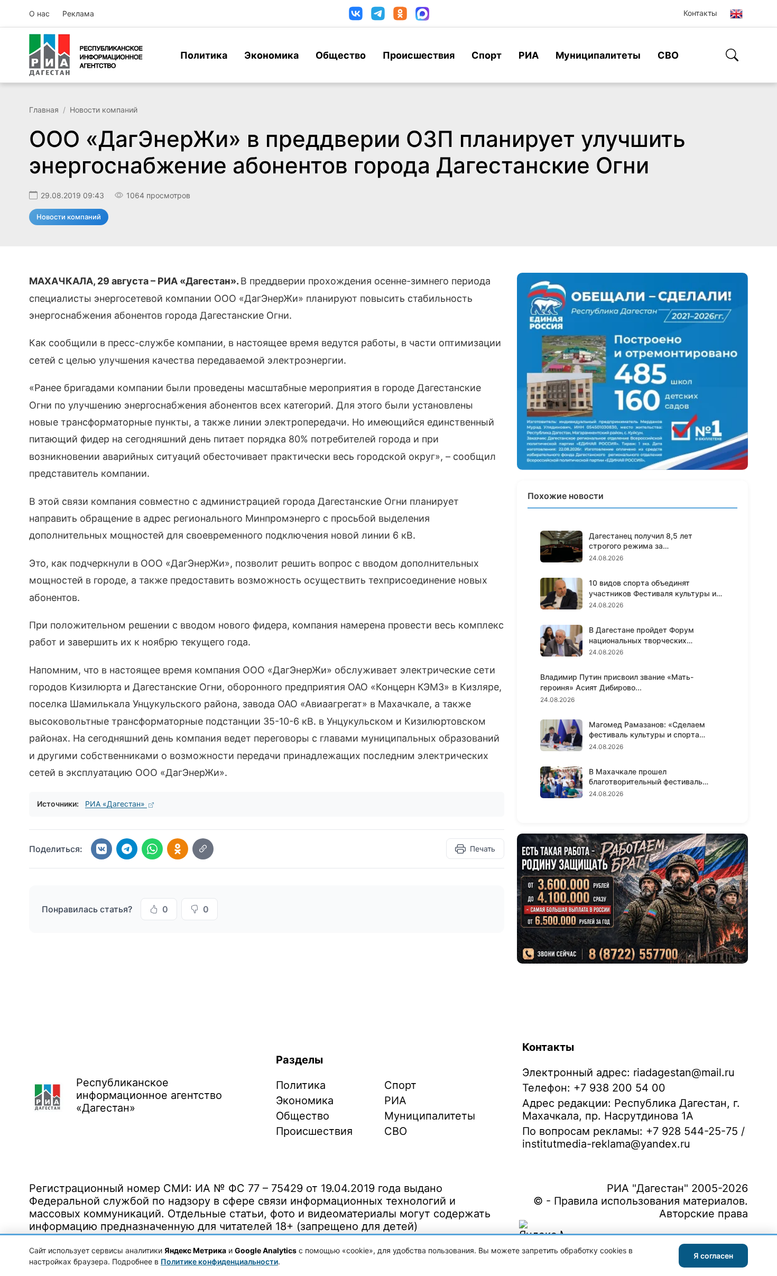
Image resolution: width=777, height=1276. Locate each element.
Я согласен (713, 1255)
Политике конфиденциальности (219, 1261)
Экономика (271, 55)
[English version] (736, 13)
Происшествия (419, 55)
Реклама (78, 13)
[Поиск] (732, 55)
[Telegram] (378, 13)
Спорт (486, 55)
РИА (529, 55)
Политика (203, 55)
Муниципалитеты (598, 55)
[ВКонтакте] (356, 13)
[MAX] (422, 14)
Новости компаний (103, 109)
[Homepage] (86, 55)
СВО (668, 55)
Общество (341, 55)
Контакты (700, 12)
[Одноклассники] (400, 13)
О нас (39, 13)
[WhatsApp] (152, 848)
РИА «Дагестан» (116, 803)
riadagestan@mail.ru (684, 1072)
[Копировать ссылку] (203, 848)
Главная (44, 109)
